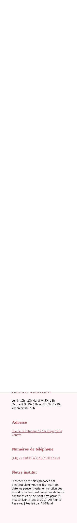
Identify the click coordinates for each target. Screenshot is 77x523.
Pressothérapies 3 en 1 (52, 331)
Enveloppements (56, 349)
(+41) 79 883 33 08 (48, 458)
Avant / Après (58, 368)
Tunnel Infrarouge (55, 361)
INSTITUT (54, 365)
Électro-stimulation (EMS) (50, 346)
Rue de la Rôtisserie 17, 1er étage (33, 431)
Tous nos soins (57, 319)
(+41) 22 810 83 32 (24, 458)
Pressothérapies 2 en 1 (52, 327)
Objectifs (61, 316)
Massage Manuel (56, 353)
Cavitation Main (57, 342)
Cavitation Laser (56, 338)
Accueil (56, 308)
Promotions (53, 372)
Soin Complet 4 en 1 (54, 334)
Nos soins (54, 312)
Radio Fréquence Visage (52, 323)
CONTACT (54, 376)
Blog (58, 380)
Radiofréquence (57, 357)
